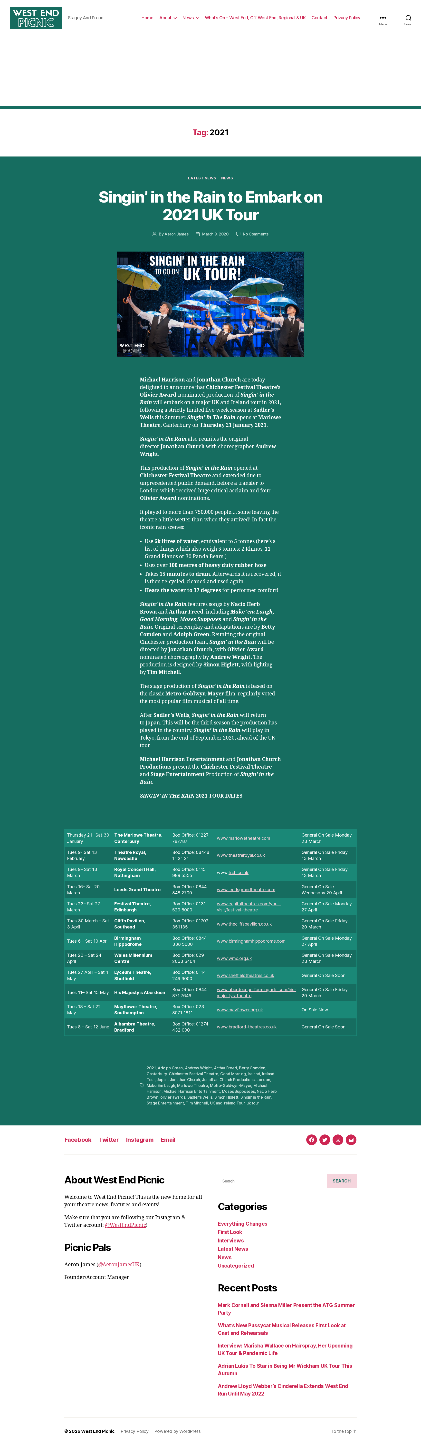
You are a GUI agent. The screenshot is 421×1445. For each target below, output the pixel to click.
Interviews (231, 1241)
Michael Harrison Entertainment (191, 1091)
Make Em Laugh (161, 1085)
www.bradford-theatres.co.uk (247, 1026)
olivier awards (172, 1097)
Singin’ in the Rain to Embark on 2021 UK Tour (210, 205)
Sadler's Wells (199, 1097)
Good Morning (233, 1073)
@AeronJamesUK (119, 1264)
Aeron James (176, 234)
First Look (230, 1232)
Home (147, 17)
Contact (319, 17)
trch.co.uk (239, 872)
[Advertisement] (210, 72)
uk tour (253, 1103)
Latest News (202, 178)
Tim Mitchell (197, 1103)
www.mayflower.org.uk (240, 1009)
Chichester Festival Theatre (193, 1073)
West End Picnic (98, 1431)
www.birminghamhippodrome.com (251, 941)
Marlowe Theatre (192, 1085)
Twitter (109, 1139)
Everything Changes (243, 1224)
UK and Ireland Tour (227, 1103)
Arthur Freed (225, 1067)
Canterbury (157, 1073)
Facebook (78, 1139)
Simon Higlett (226, 1097)
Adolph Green (170, 1067)
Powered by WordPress (177, 1431)
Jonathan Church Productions (228, 1079)
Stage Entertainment (165, 1103)
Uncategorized (236, 1266)
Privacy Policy (347, 17)
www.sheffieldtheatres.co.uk (245, 975)
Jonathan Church (185, 1079)
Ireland (254, 1073)
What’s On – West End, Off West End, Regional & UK (255, 17)
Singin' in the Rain (255, 1097)
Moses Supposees (238, 1091)
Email (168, 1139)
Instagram (139, 1139)
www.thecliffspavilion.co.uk (244, 924)
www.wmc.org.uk (234, 958)
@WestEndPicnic (125, 1225)
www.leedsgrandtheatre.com (246, 889)
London (263, 1079)
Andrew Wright (198, 1067)
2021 (151, 1067)
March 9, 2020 (215, 234)
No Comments (255, 234)
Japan (162, 1079)
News (188, 17)
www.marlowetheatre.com (243, 838)
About (165, 17)
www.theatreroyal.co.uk (241, 855)
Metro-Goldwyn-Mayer (230, 1085)
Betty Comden (252, 1067)
